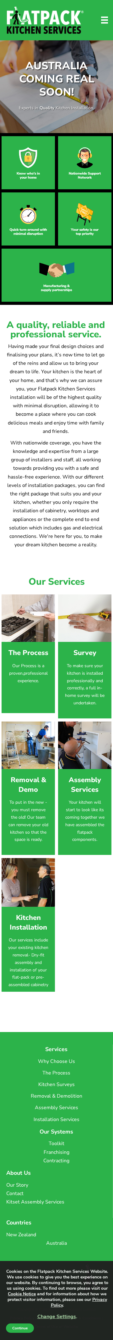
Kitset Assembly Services (35, 1202)
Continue (20, 1328)
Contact (15, 1193)
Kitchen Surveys (56, 1084)
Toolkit (56, 1143)
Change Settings (56, 1316)
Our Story (17, 1185)
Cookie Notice (22, 1294)
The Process (56, 1073)
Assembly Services (56, 1107)
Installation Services (56, 1119)
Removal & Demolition (56, 1096)
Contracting (56, 1160)
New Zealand (21, 1234)
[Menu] (104, 20)
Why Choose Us (56, 1061)
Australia (56, 1243)
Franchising (56, 1152)
